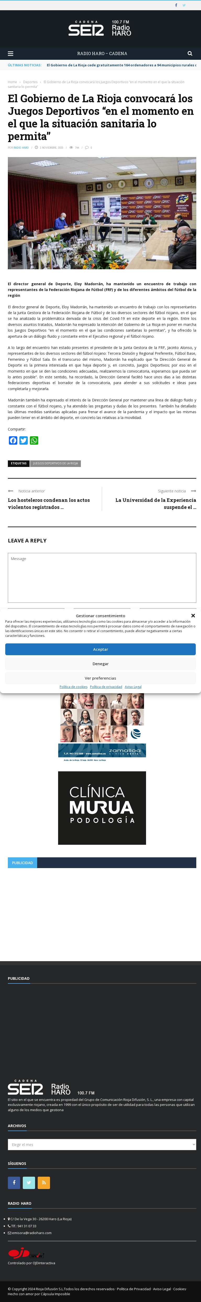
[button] (193, 615)
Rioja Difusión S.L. (50, 1289)
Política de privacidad (106, 687)
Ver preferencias (100, 678)
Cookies (179, 1289)
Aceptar (100, 649)
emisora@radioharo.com (32, 1232)
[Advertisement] (102, 912)
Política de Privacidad (134, 1289)
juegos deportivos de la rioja (55, 463)
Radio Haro (21, 147)
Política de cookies (73, 687)
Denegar (101, 663)
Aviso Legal (133, 687)
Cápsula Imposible (55, 1294)
